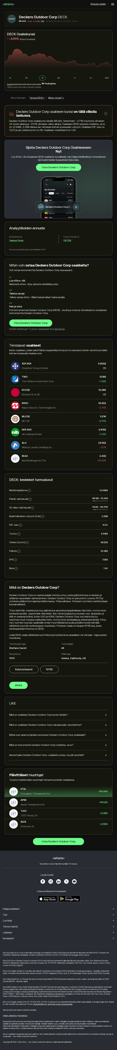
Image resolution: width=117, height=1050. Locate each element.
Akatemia (60, 329)
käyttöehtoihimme (40, 1004)
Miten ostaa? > (56, 98)
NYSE (49, 669)
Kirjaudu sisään (98, 4)
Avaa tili (9, 84)
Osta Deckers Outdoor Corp (58, 167)
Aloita (18, 685)
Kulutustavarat (24, 669)
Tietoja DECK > (37, 98)
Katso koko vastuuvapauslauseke (60, 1004)
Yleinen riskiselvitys (10, 1016)
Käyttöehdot (22, 1016)
